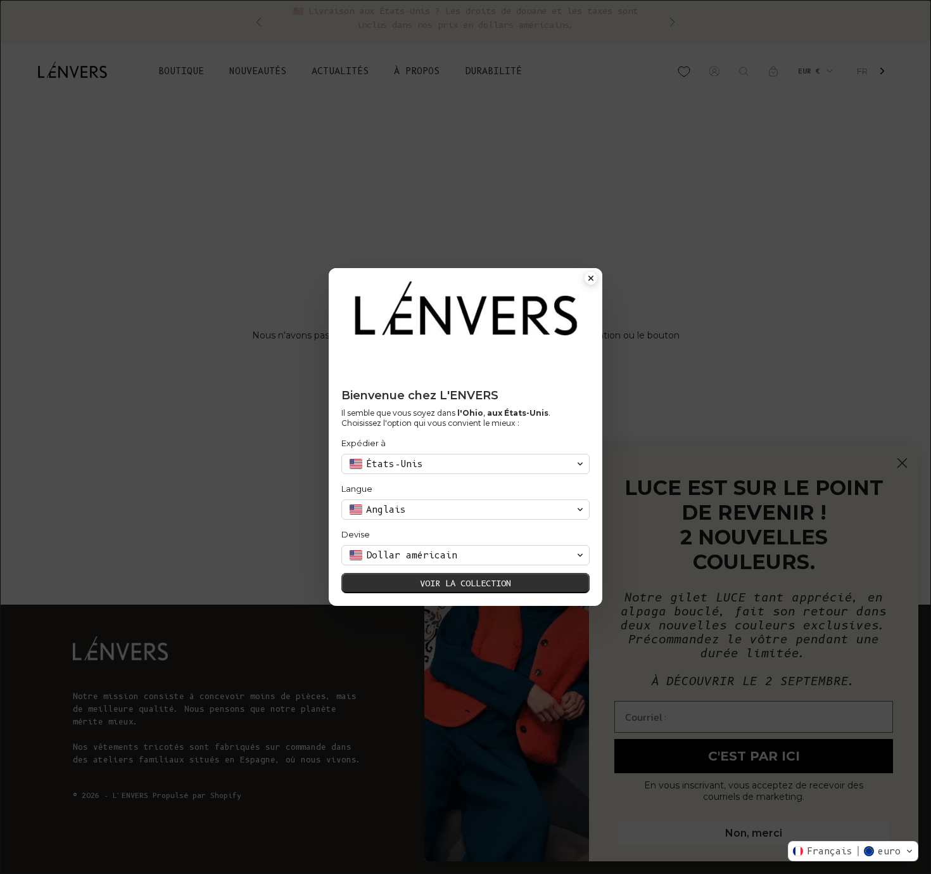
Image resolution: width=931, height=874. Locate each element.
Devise (355, 534)
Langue (356, 489)
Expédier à (363, 443)
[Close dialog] (591, 279)
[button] (853, 851)
